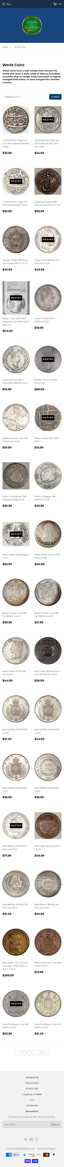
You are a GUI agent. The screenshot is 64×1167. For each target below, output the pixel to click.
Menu (9, 4)
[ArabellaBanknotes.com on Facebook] (31, 1140)
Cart (60, 4)
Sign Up (55, 1124)
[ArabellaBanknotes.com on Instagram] (36, 1140)
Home (5, 47)
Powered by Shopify (46, 1148)
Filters (55, 97)
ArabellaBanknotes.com (24, 1148)
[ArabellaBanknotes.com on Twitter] (25, 1140)
